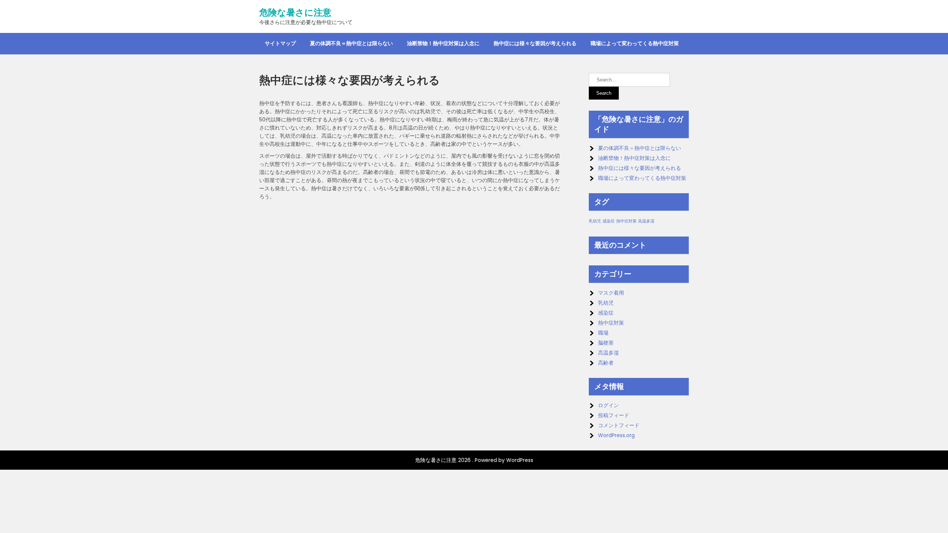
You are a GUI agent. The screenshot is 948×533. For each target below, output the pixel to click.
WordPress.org (616, 435)
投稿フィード (613, 415)
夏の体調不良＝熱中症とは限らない (351, 43)
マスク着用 (611, 292)
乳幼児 (595, 221)
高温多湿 (646, 221)
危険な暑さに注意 (295, 12)
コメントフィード (619, 425)
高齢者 (606, 362)
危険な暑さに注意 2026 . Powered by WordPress (474, 460)
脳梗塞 (606, 342)
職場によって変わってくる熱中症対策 (635, 43)
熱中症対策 (626, 221)
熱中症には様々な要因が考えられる (535, 43)
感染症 (608, 221)
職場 (603, 332)
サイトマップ (280, 43)
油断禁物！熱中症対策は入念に (443, 43)
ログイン (608, 405)
